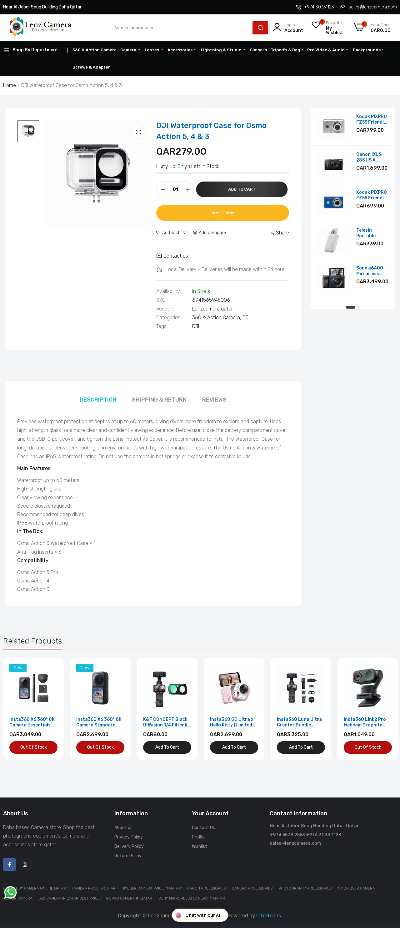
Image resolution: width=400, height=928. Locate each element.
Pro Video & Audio (326, 50)
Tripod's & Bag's (287, 50)
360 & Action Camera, (217, 317)
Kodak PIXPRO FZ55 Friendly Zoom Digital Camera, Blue (371, 195)
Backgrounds (367, 50)
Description (98, 399)
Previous (19, 709)
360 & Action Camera (94, 50)
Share (282, 233)
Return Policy (128, 856)
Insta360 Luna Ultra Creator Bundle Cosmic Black (299, 722)
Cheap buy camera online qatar (34, 888)
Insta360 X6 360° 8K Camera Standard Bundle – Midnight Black (99, 722)
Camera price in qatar (94, 888)
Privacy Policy (128, 837)
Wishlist (199, 846)
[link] (52, 669)
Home (9, 85)
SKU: (161, 300)
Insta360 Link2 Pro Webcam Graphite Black (365, 722)
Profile (198, 837)
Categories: (168, 317)
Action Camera (17, 898)
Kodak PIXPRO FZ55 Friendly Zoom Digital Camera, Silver (372, 119)
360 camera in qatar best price (69, 898)
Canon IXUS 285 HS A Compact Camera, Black (372, 157)
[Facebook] (9, 864)
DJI (245, 317)
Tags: (162, 326)
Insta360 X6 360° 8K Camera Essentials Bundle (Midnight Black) (32, 722)
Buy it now (222, 213)
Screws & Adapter (91, 67)
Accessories (180, 50)
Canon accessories (206, 888)
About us (123, 827)
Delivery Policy (129, 846)
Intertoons (268, 916)
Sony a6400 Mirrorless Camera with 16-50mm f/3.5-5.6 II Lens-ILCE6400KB (370, 271)
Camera (128, 50)
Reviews (214, 399)
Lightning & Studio (221, 50)
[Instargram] (25, 864)
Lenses (152, 50)
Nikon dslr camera (356, 888)
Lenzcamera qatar (212, 309)
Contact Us (203, 827)
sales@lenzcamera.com (372, 7)
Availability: (168, 291)
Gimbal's (258, 50)
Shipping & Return (159, 399)
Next (381, 709)
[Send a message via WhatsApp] (10, 892)
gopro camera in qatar (129, 898)
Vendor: (164, 309)
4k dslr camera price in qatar (151, 888)
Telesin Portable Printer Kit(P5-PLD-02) (372, 233)
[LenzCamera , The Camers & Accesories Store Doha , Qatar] (40, 27)
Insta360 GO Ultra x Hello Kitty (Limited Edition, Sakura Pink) (233, 722)
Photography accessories (305, 888)
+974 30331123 (319, 7)
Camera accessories (252, 888)
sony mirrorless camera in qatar (191, 898)
